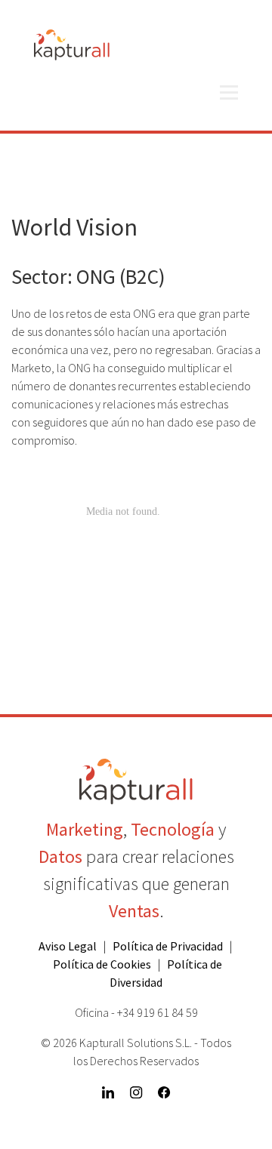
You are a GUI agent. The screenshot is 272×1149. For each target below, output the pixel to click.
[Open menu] (229, 92)
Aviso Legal (68, 945)
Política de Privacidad (168, 945)
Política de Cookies (102, 964)
